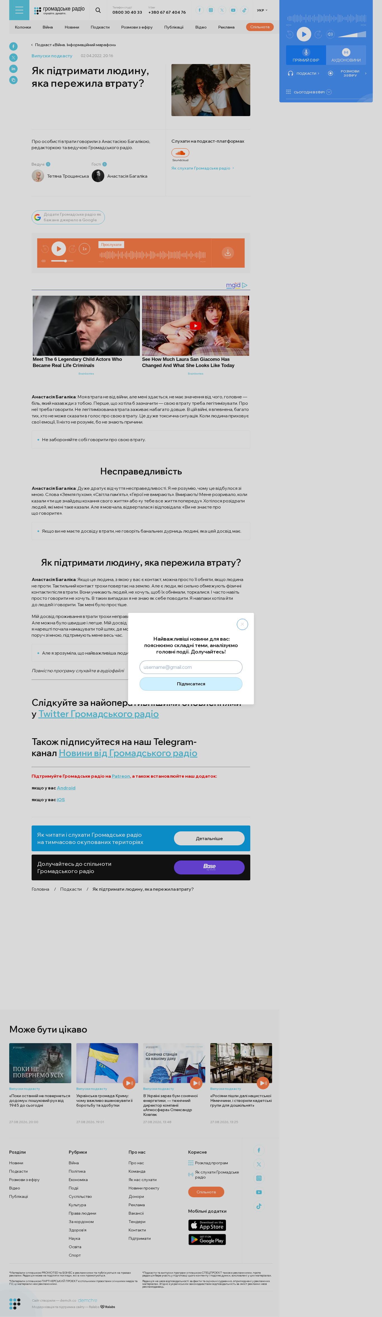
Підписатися (191, 683)
